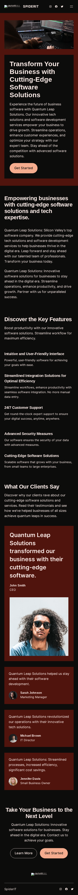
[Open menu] (71, 6)
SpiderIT (31, 6)
